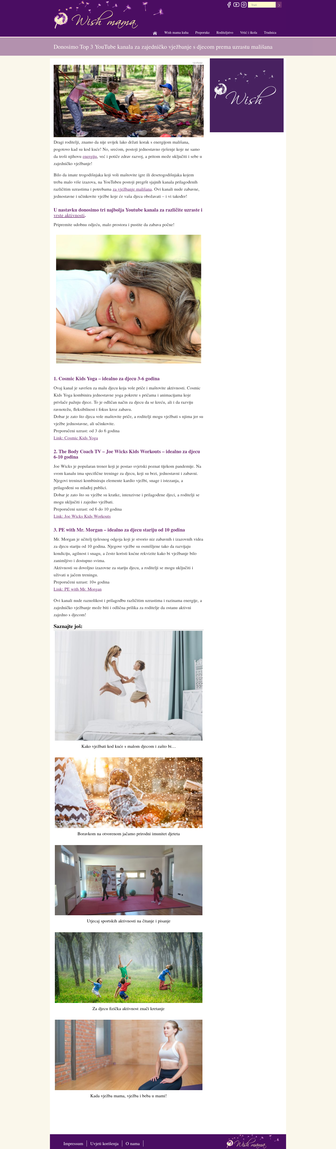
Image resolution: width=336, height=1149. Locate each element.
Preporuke (202, 32)
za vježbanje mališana (132, 189)
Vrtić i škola (248, 32)
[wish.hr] (247, 95)
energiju (90, 156)
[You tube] (236, 5)
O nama (133, 1143)
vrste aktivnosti (69, 215)
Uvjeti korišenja (104, 1143)
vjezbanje (198, 62)
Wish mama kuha (176, 32)
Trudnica (270, 32)
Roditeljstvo (224, 32)
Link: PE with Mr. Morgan (78, 589)
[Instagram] (244, 5)
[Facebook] (229, 5)
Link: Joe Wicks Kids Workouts (82, 516)
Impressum (73, 1143)
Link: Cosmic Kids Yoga (76, 438)
